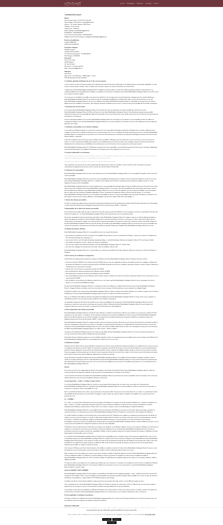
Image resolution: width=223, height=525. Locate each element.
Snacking (148, 3)
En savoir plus (150, 514)
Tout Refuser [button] (116, 519)
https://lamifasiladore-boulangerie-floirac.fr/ (87, 90)
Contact (156, 3)
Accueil (122, 3)
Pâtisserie (140, 3)
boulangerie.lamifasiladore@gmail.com (78, 30)
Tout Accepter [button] (106, 519)
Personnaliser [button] (112, 522)
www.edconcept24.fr (77, 66)
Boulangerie (131, 3)
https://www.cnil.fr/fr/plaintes (113, 306)
